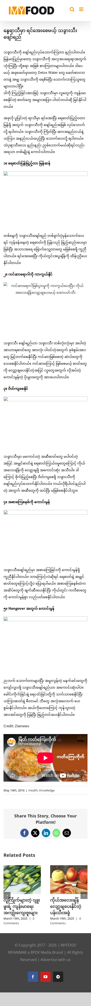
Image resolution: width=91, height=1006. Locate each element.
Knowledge (47, 790)
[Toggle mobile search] (72, 9)
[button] (7, 901)
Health (33, 790)
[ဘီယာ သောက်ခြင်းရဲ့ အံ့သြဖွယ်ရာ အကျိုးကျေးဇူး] (69, 867)
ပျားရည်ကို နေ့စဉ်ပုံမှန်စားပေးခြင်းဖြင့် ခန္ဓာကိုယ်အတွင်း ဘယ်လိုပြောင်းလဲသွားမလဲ (20, 912)
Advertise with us (56, 972)
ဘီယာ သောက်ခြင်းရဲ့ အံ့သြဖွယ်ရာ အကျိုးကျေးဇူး (67, 906)
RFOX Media (41, 965)
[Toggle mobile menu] (81, 9)
